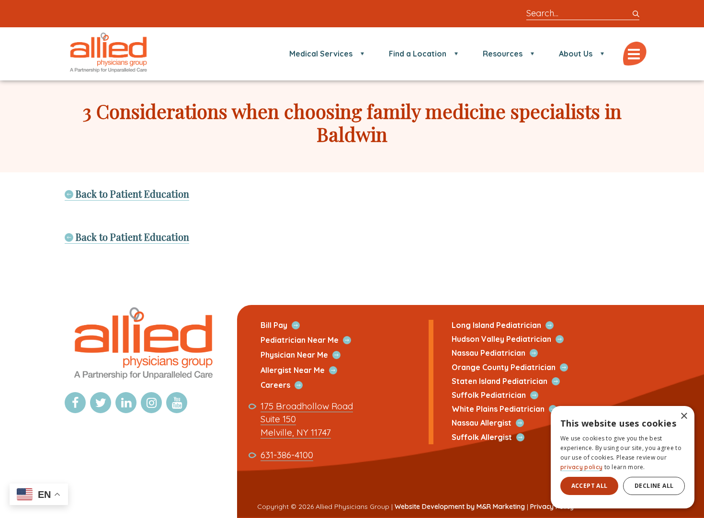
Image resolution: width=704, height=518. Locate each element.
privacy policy (581, 467)
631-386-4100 (287, 455)
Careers (287, 385)
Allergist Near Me (304, 370)
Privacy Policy (552, 506)
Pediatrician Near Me (311, 340)
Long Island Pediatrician (508, 325)
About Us (575, 53)
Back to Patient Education (131, 193)
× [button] (683, 416)
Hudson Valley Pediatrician (513, 339)
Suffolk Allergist (493, 437)
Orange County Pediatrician (515, 367)
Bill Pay (285, 325)
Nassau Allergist (493, 422)
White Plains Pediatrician (509, 409)
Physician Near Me (306, 354)
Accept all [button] (589, 486)
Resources (502, 53)
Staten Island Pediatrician (511, 381)
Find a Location (417, 53)
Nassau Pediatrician (500, 353)
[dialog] (622, 457)
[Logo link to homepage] (142, 380)
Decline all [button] (654, 486)
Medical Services (320, 53)
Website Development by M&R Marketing (460, 506)
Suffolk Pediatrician (500, 395)
